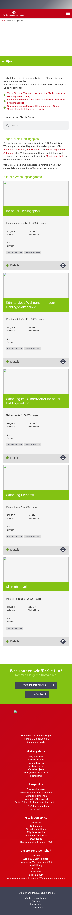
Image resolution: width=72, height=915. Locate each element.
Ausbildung (36, 865)
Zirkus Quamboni (39, 806)
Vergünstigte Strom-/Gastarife (36, 792)
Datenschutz (36, 907)
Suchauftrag (36, 776)
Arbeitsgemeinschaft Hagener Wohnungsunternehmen (36, 878)
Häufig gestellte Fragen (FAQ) (36, 842)
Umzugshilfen (36, 809)
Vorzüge (36, 855)
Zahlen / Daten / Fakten (36, 859)
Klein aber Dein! (17, 587)
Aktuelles (36, 822)
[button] (36, 685)
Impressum (36, 904)
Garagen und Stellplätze (36, 772)
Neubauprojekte (36, 766)
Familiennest (33, 149)
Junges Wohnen (36, 756)
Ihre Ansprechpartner (36, 835)
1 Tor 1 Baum (36, 875)
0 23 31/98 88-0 (40, 739)
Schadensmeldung (36, 829)
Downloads (36, 838)
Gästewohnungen (36, 763)
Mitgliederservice (36, 832)
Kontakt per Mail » (36, 742)
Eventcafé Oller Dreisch (36, 799)
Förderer (36, 871)
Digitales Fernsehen (36, 796)
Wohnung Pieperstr (20, 495)
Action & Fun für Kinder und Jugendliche (36, 802)
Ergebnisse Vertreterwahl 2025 (36, 862)
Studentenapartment (14, 149)
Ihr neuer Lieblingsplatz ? (24, 211)
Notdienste (36, 826)
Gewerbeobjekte (36, 769)
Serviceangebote (55, 156)
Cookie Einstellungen (36, 898)
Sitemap (36, 901)
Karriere (36, 868)
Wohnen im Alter (36, 759)
